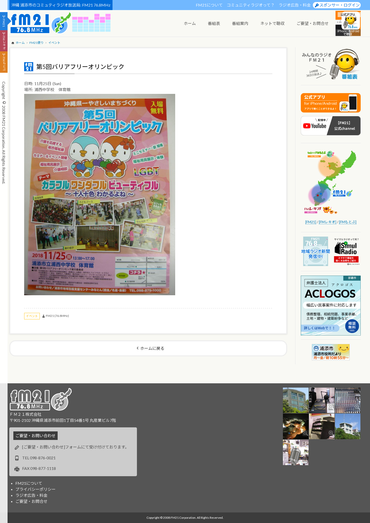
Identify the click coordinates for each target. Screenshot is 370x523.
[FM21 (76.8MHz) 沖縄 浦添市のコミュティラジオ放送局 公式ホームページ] (40, 23)
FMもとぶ (4, 64)
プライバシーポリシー (35, 489)
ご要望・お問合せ (31, 501)
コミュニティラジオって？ (251, 5)
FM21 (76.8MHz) (57, 316)
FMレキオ (4, 42)
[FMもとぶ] (347, 222)
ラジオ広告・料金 (295, 5)
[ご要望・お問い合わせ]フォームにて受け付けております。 (75, 446)
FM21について (209, 5)
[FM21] (310, 222)
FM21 (4, 23)
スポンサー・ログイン (339, 5)
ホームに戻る (152, 348)
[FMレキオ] (327, 222)
